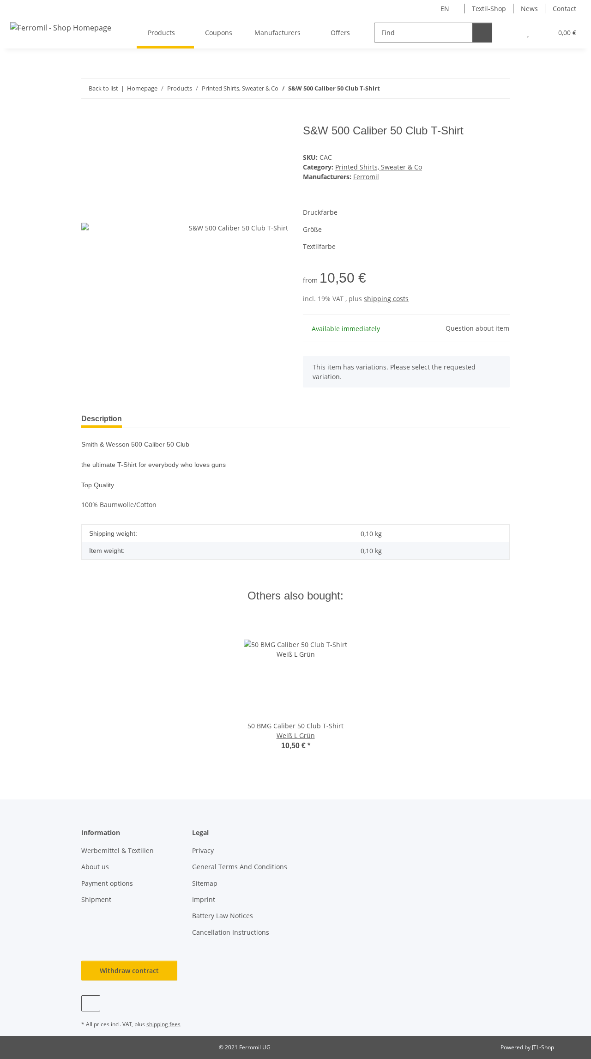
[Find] (482, 32)
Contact (564, 8)
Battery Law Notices (222, 915)
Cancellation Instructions (230, 932)
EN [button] (444, 8)
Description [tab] (101, 419)
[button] (509, 32)
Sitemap (204, 883)
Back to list (103, 88)
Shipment (96, 899)
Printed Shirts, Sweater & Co (378, 167)
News (529, 8)
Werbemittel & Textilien (117, 850)
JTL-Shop (543, 1047)
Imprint (203, 899)
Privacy (203, 850)
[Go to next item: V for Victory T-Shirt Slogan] (500, 88)
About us (95, 866)
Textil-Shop (489, 8)
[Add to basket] (88, 119)
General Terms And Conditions (239, 866)
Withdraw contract (129, 970)
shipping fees (163, 1024)
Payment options (107, 883)
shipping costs (386, 298)
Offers (340, 32)
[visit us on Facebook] (90, 1003)
